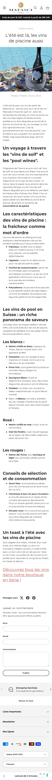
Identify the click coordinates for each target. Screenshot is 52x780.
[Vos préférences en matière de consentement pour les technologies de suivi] (47, 775)
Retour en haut (26, 701)
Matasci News (26, 28)
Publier (26, 673)
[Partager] (28, 598)
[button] (48, 8)
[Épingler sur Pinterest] (34, 598)
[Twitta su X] (22, 598)
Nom (5, 623)
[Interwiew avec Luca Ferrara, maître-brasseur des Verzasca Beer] (4, 776)
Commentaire (9, 649)
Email (5, 636)
